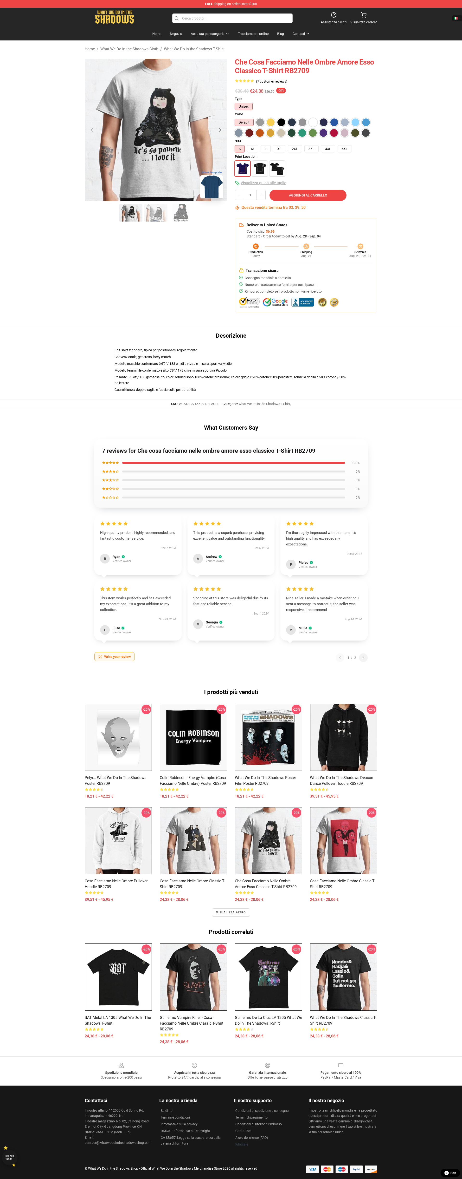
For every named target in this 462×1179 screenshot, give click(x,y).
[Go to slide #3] (180, 213)
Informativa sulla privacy (179, 1124)
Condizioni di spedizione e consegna (262, 1111)
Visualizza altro (231, 912)
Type (238, 99)
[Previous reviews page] (340, 657)
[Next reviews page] (363, 657)
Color (239, 114)
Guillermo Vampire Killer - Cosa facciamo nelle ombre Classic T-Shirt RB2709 (191, 1023)
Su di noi (167, 1111)
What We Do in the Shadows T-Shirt (194, 49)
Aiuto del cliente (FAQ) (251, 1138)
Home (90, 49)
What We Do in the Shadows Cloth (129, 49)
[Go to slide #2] (155, 213)
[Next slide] (220, 130)
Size (238, 141)
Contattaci (243, 1131)
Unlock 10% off (10, 1157)
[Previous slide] (92, 130)
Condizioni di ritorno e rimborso (258, 1124)
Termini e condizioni (175, 1117)
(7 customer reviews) (271, 81)
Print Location (246, 156)
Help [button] (453, 1173)
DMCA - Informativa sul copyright (185, 1131)
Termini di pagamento (251, 1117)
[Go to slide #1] (130, 213)
